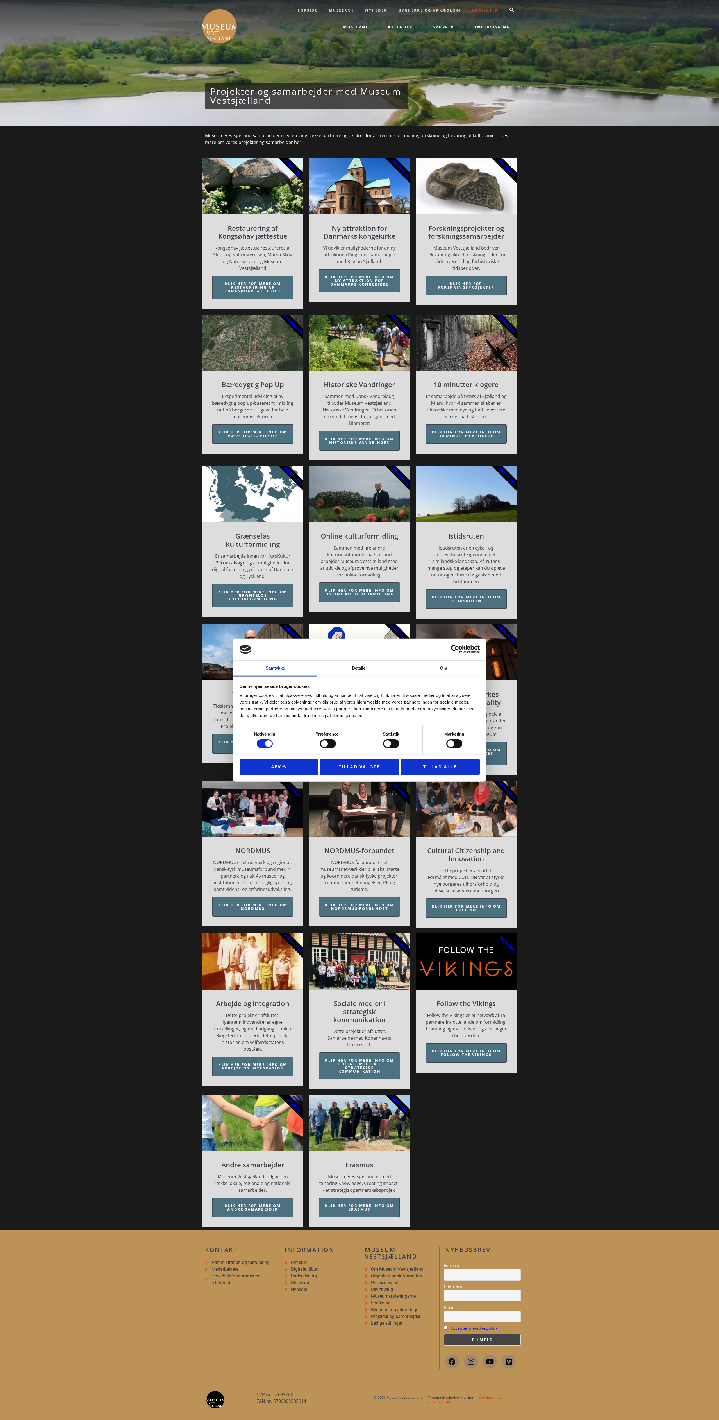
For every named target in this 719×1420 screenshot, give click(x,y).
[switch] (328, 743)
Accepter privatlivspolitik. (475, 1328)
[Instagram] (471, 1362)
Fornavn (451, 1265)
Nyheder (376, 10)
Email (449, 1307)
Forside (308, 10)
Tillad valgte (359, 766)
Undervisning (492, 27)
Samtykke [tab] (275, 668)
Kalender (400, 27)
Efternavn (453, 1286)
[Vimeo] (509, 1362)
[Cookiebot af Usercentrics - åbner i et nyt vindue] (455, 649)
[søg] (511, 10)
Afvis (279, 766)
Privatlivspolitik (440, 1402)
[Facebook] (452, 1362)
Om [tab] (443, 668)
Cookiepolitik (490, 1397)
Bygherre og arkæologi (430, 10)
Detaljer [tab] (359, 668)
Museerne (341, 10)
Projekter (485, 10)
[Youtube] (490, 1362)
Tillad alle (440, 766)
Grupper (443, 27)
